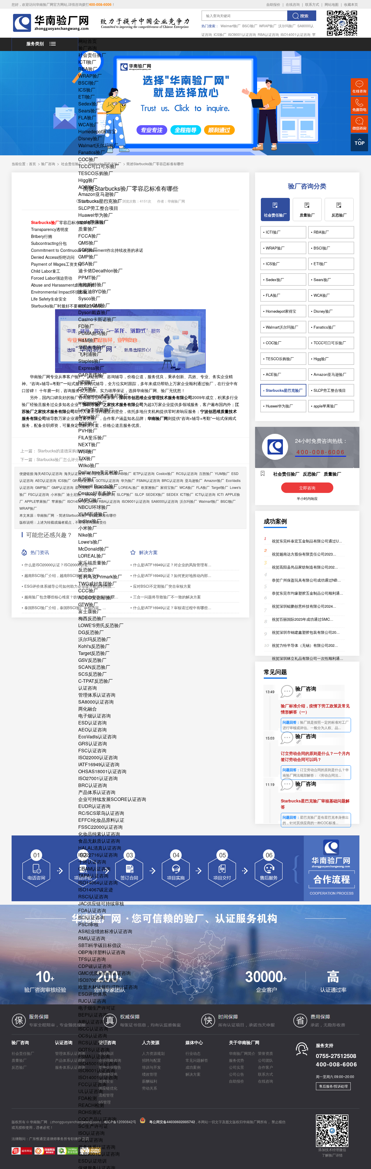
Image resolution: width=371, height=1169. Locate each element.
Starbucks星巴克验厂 (100, 201)
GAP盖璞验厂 (92, 375)
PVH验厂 (87, 430)
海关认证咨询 (74, 473)
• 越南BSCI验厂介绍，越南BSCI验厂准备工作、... (64, 575)
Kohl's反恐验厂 (94, 646)
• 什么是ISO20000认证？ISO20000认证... (57, 564)
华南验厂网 (45, 515)
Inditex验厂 (89, 521)
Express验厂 (91, 368)
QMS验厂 (88, 242)
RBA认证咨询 (268, 34)
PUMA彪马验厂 (94, 333)
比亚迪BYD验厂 (94, 291)
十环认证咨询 (92, 861)
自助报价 (273, 4)
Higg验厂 (87, 180)
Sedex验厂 (89, 103)
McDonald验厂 (93, 548)
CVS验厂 (87, 388)
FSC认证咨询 (92, 750)
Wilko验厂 (88, 465)
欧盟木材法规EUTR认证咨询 (108, 987)
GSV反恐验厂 (92, 660)
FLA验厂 (87, 117)
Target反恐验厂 (94, 653)
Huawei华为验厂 (95, 215)
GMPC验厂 (89, 500)
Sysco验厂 (89, 298)
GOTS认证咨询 (94, 1049)
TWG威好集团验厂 (97, 583)
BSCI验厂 (249, 25)
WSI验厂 (87, 451)
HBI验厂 (86, 381)
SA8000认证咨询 (96, 701)
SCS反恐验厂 (92, 674)
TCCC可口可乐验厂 (98, 166)
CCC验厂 (88, 590)
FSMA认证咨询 (94, 1056)
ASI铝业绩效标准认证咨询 (105, 931)
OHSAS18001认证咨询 (102, 771)
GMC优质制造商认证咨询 (104, 973)
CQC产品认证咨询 (97, 1119)
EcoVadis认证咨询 (97, 736)
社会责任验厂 (92, 55)
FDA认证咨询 (92, 910)
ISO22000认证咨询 (98, 757)
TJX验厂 (86, 458)
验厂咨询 (87, 48)
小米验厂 (87, 528)
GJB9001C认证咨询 (99, 1153)
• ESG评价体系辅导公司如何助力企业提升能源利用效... (68, 586)
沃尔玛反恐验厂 (94, 639)
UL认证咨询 (90, 1091)
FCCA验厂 (89, 235)
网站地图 (332, 4)
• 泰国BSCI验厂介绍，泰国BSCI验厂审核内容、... (64, 607)
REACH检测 (91, 1105)
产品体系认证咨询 (96, 792)
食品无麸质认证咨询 (99, 840)
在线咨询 (293, 4)
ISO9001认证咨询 (242, 34)
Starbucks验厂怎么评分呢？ (62, 459)
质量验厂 (87, 228)
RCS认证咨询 (92, 1042)
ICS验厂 (220, 34)
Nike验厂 (87, 534)
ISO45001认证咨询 (98, 1063)
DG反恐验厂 (91, 632)
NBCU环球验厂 (94, 507)
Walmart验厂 (231, 25)
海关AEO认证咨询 (48, 473)
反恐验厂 (87, 569)
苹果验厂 (59, 501)
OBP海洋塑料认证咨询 (101, 952)
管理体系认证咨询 (96, 694)
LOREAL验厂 (92, 555)
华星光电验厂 (92, 347)
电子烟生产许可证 (96, 1007)
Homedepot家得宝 (97, 131)
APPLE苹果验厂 (37, 501)
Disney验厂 (90, 138)
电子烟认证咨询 (94, 715)
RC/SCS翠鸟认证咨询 (101, 813)
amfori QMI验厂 (94, 305)
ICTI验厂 (87, 62)
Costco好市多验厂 (97, 493)
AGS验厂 (87, 423)
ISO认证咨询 (91, 1133)
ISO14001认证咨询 (295, 34)
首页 (32, 163)
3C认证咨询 (90, 1140)
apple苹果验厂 (93, 221)
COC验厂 (88, 159)
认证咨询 (87, 687)
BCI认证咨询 (91, 917)
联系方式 (312, 4)
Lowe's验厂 (90, 541)
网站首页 (87, 41)
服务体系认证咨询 (96, 1146)
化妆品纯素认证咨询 (99, 834)
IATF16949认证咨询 (98, 764)
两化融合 (87, 708)
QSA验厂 (87, 263)
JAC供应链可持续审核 (101, 903)
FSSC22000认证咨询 (100, 827)
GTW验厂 (88, 604)
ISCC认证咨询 (93, 1028)
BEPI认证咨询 (93, 1014)
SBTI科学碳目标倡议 (99, 945)
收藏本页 (351, 4)
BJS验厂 (87, 479)
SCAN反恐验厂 (94, 667)
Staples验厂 (90, 361)
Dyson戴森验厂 (94, 312)
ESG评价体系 (92, 993)
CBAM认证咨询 (94, 868)
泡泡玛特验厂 (92, 284)
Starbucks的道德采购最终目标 (64, 451)
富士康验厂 (89, 611)
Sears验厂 (89, 110)
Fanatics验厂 (91, 152)
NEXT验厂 (89, 444)
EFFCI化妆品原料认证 (101, 820)
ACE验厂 (87, 187)
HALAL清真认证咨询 (99, 847)
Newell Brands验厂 (98, 486)
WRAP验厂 (268, 25)
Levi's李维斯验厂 (95, 409)
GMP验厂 (88, 256)
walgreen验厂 (92, 402)
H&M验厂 (88, 340)
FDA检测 (87, 1098)
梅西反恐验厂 (92, 618)
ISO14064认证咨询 (98, 882)
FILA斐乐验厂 (92, 437)
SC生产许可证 (93, 1126)
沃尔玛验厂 (287, 25)
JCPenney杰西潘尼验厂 (103, 395)
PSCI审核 (88, 924)
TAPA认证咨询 (93, 875)
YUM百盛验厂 (92, 514)
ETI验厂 (86, 96)
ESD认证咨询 (92, 722)
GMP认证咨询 (62, 487)
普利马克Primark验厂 (100, 576)
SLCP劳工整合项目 (98, 208)
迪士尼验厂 (75, 494)
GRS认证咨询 (92, 743)
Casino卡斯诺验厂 (97, 319)
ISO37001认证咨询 (98, 980)
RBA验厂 (87, 68)
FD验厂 (86, 326)
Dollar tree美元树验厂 (100, 472)
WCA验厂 (88, 124)
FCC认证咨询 (92, 1084)
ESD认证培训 (92, 1160)
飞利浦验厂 (89, 354)
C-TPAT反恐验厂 (95, 681)
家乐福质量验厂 (94, 562)
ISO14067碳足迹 (95, 889)
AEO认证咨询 (92, 729)
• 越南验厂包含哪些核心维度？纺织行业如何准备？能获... (70, 597)
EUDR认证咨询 (94, 806)
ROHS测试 (89, 1112)
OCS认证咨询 (92, 1035)
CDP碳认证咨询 (95, 966)
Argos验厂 (89, 416)
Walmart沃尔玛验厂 (98, 145)
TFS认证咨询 (92, 959)
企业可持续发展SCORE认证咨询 (112, 799)
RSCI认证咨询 (93, 896)
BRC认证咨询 (92, 785)
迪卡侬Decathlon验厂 (100, 270)
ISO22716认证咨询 (98, 854)
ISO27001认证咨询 (98, 778)
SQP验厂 (87, 249)
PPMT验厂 (89, 277)
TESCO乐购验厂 (95, 173)
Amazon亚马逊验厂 (98, 194)
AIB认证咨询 (91, 1021)
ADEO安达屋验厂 (96, 597)
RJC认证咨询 (92, 1000)
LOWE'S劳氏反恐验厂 (100, 625)
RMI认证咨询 (91, 938)
